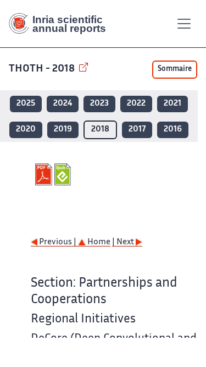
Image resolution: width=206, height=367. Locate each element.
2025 (25, 103)
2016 (173, 129)
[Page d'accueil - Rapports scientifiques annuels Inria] (61, 23)
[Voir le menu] (184, 24)
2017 (137, 129)
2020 (26, 129)
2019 (63, 129)
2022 (136, 103)
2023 (99, 103)
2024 (62, 103)
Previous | (57, 242)
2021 (172, 103)
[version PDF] (44, 174)
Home (98, 242)
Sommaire (175, 69)
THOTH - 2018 (43, 69)
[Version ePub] (64, 174)
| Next (124, 242)
